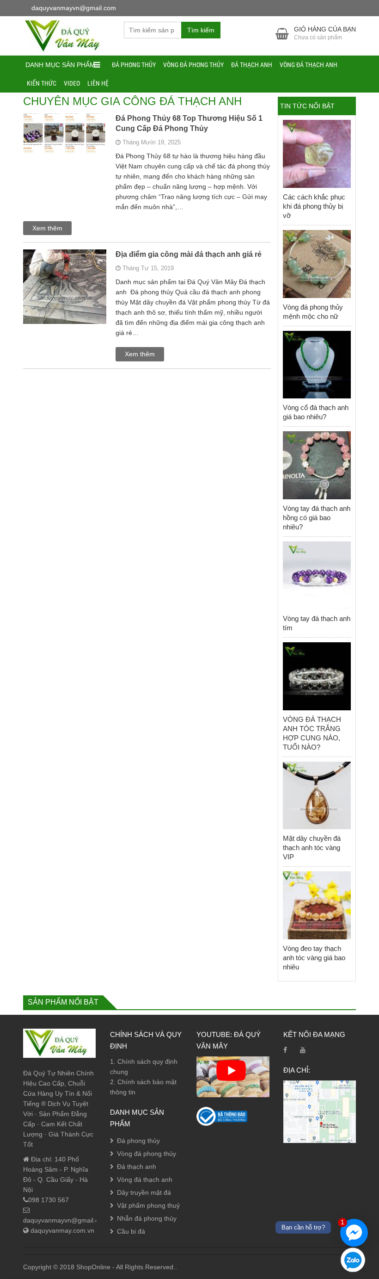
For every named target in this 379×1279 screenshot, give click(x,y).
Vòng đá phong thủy (193, 64)
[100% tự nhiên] (66, 35)
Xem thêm (47, 228)
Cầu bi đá (131, 1231)
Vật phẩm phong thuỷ (148, 1205)
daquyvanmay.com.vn (61, 1230)
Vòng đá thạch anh (308, 64)
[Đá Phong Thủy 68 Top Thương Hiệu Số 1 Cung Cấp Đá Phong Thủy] (64, 144)
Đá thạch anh (251, 64)
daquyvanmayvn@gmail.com (65, 1220)
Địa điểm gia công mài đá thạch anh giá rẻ (189, 254)
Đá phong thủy (134, 64)
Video (72, 83)
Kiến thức (41, 83)
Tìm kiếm (200, 30)
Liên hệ (98, 83)
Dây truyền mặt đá (144, 1192)
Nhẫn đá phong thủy (147, 1218)
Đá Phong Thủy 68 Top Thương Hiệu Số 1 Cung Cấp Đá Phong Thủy (189, 123)
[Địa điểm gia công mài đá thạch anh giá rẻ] (64, 297)
